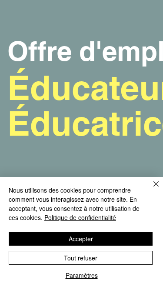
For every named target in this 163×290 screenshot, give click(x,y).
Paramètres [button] (82, 275)
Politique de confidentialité (80, 217)
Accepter (81, 238)
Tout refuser (80, 257)
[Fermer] (150, 189)
